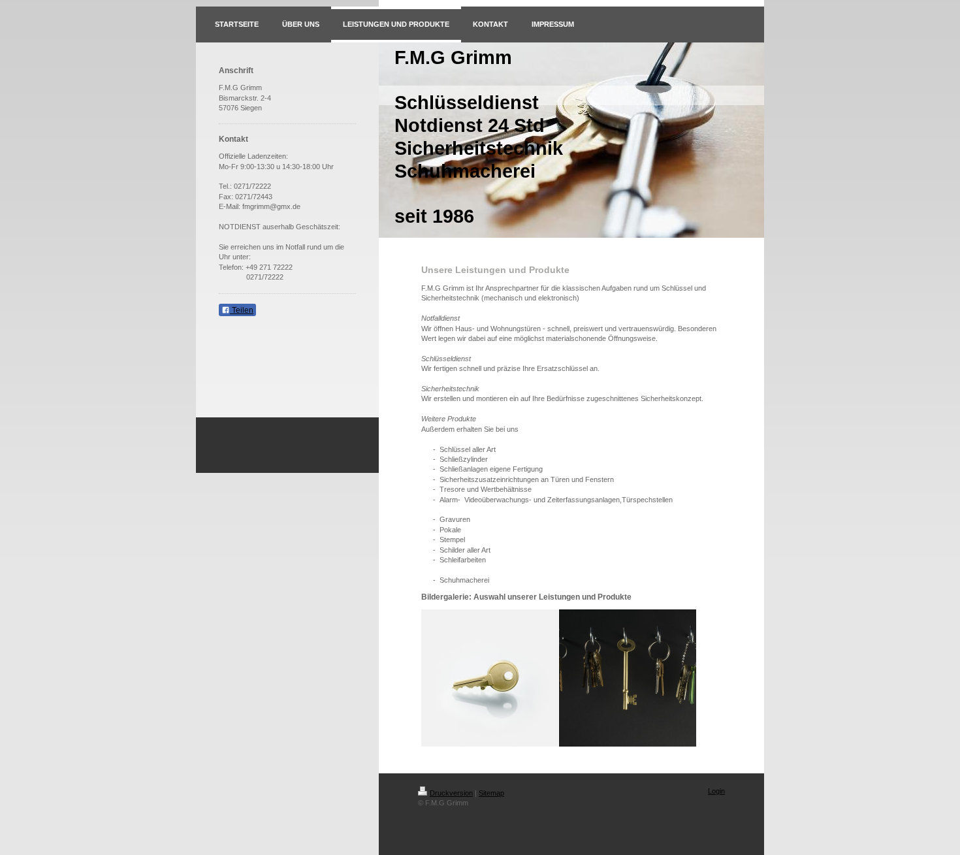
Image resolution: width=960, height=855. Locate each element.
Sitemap (491, 793)
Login (716, 791)
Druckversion (451, 793)
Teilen (241, 310)
